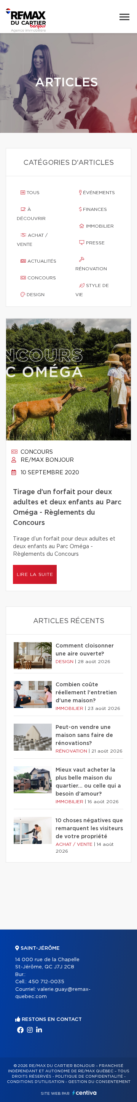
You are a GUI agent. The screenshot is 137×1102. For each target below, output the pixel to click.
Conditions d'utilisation (35, 1082)
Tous (32, 192)
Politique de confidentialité (89, 1076)
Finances (94, 209)
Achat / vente (32, 240)
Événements (98, 192)
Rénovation (91, 268)
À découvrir (31, 214)
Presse (94, 243)
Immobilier (99, 226)
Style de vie (92, 290)
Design (35, 294)
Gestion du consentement (99, 1082)
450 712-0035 (46, 981)
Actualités (41, 261)
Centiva (84, 1092)
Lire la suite (35, 574)
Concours (41, 278)
